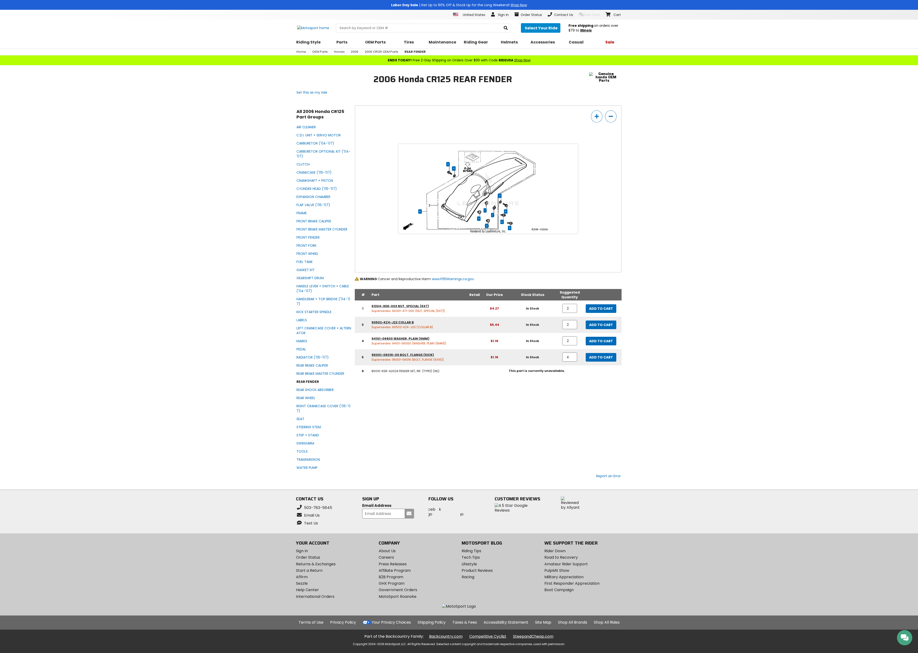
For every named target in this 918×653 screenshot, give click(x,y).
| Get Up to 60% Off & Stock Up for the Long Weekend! (459, 5)
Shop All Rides (607, 622)
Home (301, 51)
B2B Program (391, 577)
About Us (387, 551)
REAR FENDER (415, 51)
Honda (339, 51)
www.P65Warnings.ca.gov (453, 279)
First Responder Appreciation (572, 583)
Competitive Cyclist (487, 636)
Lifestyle (469, 564)
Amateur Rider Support (566, 564)
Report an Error (608, 476)
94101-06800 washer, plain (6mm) (400, 339)
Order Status (308, 557)
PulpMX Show (556, 570)
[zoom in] (596, 116)
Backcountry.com (446, 636)
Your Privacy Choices (391, 622)
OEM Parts (320, 51)
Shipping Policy (432, 622)
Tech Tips (471, 557)
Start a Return (309, 570)
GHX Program (391, 583)
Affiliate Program (395, 570)
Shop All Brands (572, 622)
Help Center (307, 590)
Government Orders (398, 590)
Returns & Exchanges (316, 564)
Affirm (302, 577)
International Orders (315, 596)
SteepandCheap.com (533, 636)
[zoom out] (611, 116)
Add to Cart (601, 308)
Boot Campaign (559, 590)
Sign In (302, 551)
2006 (354, 51)
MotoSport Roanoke (397, 596)
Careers (386, 557)
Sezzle (302, 583)
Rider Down (555, 551)
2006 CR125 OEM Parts (381, 51)
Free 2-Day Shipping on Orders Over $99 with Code (459, 60)
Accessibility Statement (506, 622)
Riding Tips (471, 551)
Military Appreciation (564, 577)
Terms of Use (311, 622)
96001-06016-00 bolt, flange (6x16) (403, 355)
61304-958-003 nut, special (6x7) (400, 306)
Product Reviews (477, 570)
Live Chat (592, 14)
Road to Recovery (561, 557)
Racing (468, 577)
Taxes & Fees (464, 622)
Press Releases (393, 564)
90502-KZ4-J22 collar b (393, 322)
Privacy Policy (343, 622)
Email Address (376, 505)
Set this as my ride (311, 92)
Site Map (543, 622)
